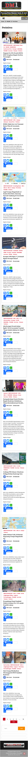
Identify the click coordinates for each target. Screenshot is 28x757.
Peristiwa (18, 187)
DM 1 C (18, 318)
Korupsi (15, 48)
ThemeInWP (19, 753)
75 (23, 719)
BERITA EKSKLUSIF (8, 45)
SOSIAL (10, 254)
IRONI (5, 252)
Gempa (18, 120)
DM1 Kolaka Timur (18, 45)
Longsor (16, 595)
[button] (22, 18)
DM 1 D (5, 187)
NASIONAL (19, 48)
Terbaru (20, 50)
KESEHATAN (13, 47)
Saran (19, 395)
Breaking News (17, 185)
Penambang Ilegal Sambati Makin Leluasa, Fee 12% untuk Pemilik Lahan (13, 603)
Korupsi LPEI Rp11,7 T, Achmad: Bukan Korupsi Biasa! (13, 257)
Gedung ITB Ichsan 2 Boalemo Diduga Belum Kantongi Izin (13, 473)
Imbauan (6, 121)
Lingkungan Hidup (8, 595)
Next (14, 721)
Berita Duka (7, 664)
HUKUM (7, 47)
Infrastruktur (7, 320)
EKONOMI (15, 250)
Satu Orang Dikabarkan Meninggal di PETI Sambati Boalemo (12, 672)
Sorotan (10, 50)
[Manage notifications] (24, 753)
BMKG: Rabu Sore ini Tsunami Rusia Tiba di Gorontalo (13, 125)
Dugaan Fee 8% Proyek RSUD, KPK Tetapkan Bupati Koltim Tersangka (13, 55)
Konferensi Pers (8, 48)
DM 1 (14, 120)
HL (4, 47)
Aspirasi (6, 393)
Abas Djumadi (17, 755)
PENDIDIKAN (7, 467)
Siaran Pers (12, 121)
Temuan (15, 50)
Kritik (17, 320)
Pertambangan (7, 597)
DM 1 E (9, 187)
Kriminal (14, 252)
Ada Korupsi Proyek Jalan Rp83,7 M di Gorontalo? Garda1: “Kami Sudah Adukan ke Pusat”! (14, 328)
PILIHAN (5, 50)
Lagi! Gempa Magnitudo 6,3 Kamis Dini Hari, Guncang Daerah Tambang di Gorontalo (13, 193)
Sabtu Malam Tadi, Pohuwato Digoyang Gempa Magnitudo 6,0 (13, 536)
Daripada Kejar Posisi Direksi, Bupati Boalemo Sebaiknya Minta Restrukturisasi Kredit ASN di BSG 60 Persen (13, 401)
